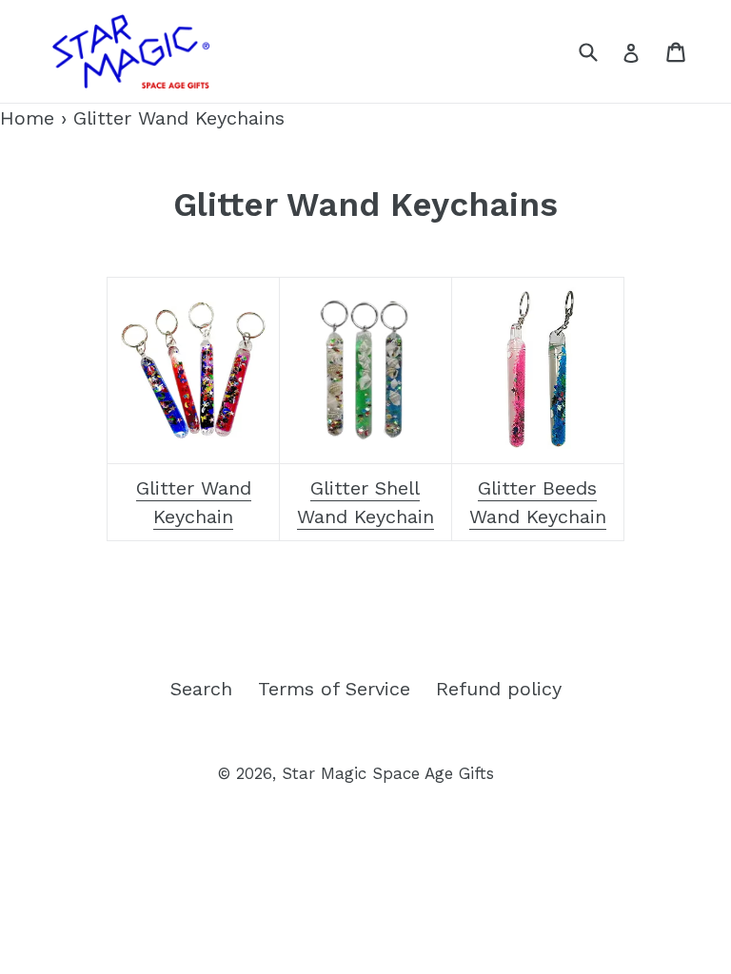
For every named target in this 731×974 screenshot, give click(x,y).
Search (201, 688)
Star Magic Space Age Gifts (388, 773)
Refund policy (499, 688)
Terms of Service (334, 688)
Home (27, 118)
